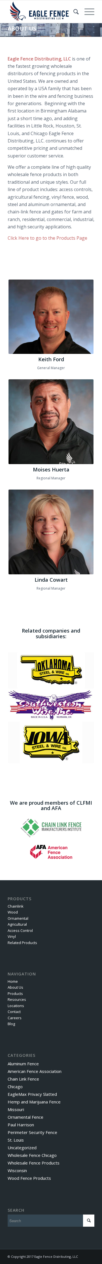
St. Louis (16, 1140)
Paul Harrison (21, 1124)
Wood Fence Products (29, 1178)
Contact (14, 1011)
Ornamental (18, 918)
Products (15, 993)
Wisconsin (17, 1170)
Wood (13, 912)
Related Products (22, 942)
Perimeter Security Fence (32, 1132)
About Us (15, 987)
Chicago (15, 1086)
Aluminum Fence (23, 1063)
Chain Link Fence (23, 1079)
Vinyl (12, 936)
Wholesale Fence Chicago (32, 1155)
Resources (17, 999)
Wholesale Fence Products (34, 1163)
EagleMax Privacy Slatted (32, 1094)
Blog (11, 1023)
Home (13, 981)
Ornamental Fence (25, 1117)
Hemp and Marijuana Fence (34, 1102)
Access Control (20, 930)
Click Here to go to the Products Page (47, 238)
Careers (15, 1017)
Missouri (16, 1109)
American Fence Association (34, 1071)
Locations (16, 1005)
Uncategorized (22, 1147)
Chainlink (16, 906)
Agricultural (17, 924)
